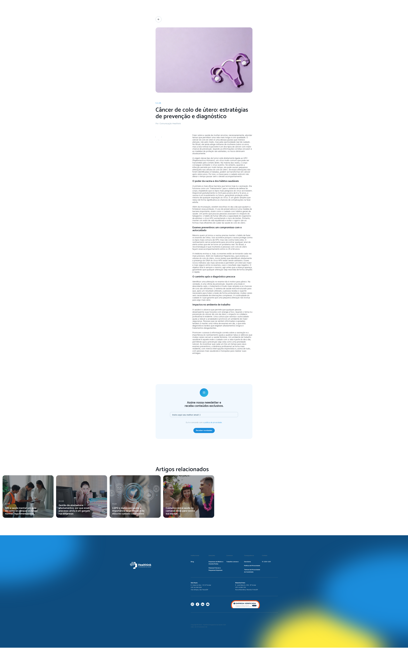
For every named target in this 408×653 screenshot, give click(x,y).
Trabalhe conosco (232, 561)
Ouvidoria (247, 561)
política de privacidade (213, 422)
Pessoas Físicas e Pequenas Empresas (215, 569)
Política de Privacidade (252, 565)
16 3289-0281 (266, 561)
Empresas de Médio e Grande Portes (216, 563)
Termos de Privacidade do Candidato (252, 571)
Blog (192, 561)
